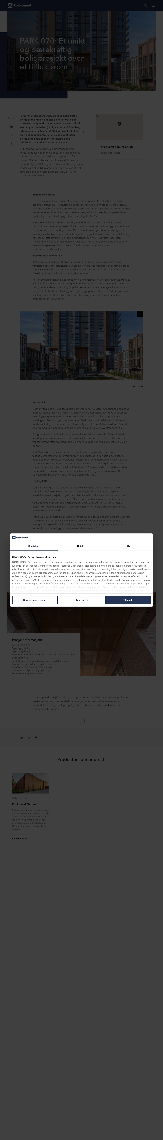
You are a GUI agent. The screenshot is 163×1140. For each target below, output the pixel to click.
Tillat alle (128, 600)
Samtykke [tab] (33, 546)
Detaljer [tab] (81, 546)
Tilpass (80, 600)
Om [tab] (129, 546)
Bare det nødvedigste (35, 600)
